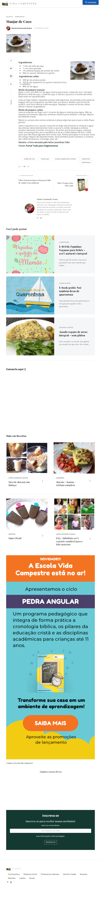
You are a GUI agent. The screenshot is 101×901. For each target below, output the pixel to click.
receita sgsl (45, 159)
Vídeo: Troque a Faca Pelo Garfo (65, 184)
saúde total (86, 159)
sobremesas (86, 162)
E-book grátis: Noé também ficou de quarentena (70, 291)
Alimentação (64, 242)
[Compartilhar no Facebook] (11, 61)
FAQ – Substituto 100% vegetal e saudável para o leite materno (69, 541)
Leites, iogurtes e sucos (18, 478)
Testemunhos (14, 874)
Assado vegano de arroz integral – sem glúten (73, 333)
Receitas (9, 17)
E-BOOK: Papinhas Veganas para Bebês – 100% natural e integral (73, 250)
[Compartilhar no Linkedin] (11, 84)
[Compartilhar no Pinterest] (11, 76)
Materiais (12, 878)
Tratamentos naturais (50, 874)
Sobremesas (20, 17)
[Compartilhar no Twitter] (11, 69)
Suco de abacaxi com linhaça (19, 484)
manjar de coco (29, 159)
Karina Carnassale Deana (22, 28)
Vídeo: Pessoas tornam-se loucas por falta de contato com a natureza (34, 181)
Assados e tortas (66, 327)
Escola (32, 878)
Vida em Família (69, 874)
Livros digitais (65, 283)
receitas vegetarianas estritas (65, 159)
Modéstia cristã (30, 874)
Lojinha (22, 878)
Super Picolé (15, 538)
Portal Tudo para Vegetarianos (42, 145)
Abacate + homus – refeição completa (66, 484)
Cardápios (60, 478)
